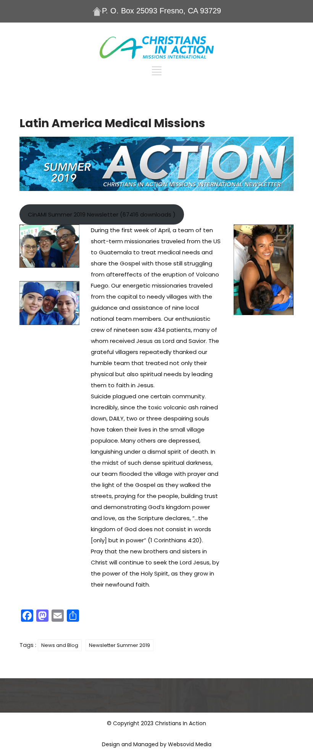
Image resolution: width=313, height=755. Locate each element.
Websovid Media (189, 744)
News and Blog (59, 645)
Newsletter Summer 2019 (119, 645)
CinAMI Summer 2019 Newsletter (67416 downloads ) (102, 214)
